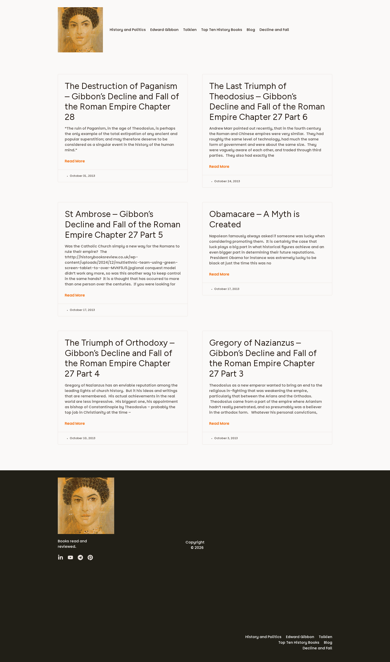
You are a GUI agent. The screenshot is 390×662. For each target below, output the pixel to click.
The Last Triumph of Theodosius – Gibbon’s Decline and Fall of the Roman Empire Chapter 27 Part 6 (267, 101)
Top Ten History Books (221, 29)
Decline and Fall (274, 29)
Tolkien (190, 29)
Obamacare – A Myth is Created (254, 219)
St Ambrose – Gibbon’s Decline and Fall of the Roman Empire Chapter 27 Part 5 (122, 224)
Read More (75, 161)
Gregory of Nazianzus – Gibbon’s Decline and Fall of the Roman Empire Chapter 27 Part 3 (263, 358)
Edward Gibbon (164, 29)
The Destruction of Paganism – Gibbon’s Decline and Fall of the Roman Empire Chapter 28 (122, 101)
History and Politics (128, 29)
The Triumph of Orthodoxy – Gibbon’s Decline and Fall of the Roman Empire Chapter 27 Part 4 (119, 358)
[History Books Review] (80, 29)
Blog (251, 29)
